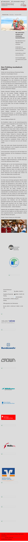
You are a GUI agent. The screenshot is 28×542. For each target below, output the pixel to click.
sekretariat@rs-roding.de (19, 1)
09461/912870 (6, 1)
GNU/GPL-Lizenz (17, 537)
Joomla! (3, 537)
